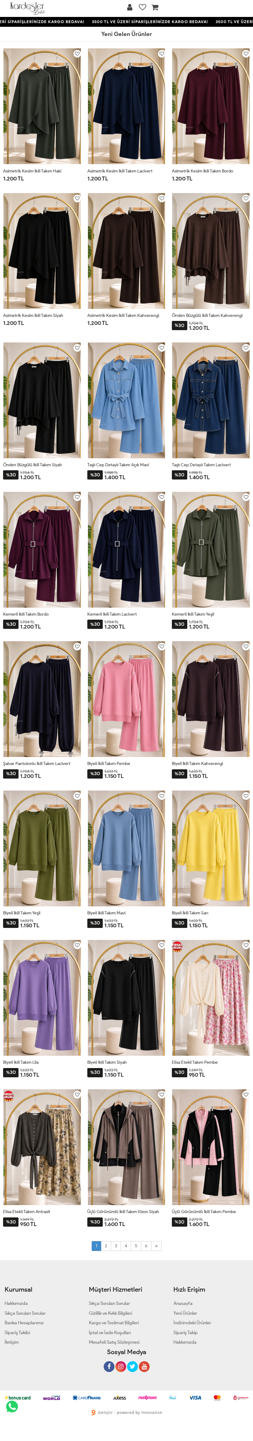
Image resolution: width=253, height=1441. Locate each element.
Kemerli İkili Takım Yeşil (193, 614)
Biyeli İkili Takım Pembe (108, 763)
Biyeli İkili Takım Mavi (106, 913)
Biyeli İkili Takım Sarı (190, 913)
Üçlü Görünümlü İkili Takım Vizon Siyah (123, 1211)
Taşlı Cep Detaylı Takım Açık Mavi (118, 465)
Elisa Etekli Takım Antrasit (26, 1211)
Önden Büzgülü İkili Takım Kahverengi (207, 315)
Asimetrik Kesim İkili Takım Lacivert (119, 171)
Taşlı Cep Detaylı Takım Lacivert (201, 465)
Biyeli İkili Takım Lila (21, 1062)
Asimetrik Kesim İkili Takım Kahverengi (123, 315)
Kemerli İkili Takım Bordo (26, 614)
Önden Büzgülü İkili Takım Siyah (32, 465)
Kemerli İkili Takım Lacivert (112, 614)
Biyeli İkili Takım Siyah (107, 1062)
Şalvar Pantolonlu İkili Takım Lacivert (36, 763)
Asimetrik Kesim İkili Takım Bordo (202, 171)
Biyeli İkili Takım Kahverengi (197, 763)
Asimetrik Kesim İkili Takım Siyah (33, 315)
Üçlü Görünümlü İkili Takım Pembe (204, 1211)
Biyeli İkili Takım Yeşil (21, 913)
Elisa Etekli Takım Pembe (195, 1062)
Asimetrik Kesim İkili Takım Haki (32, 171)
